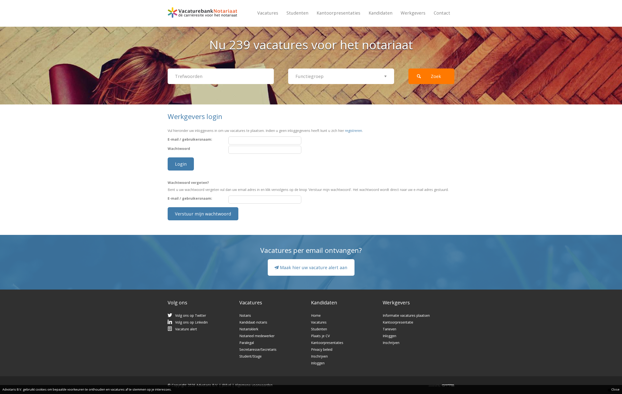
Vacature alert (186, 329)
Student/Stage (250, 356)
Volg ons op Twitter (190, 315)
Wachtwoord (179, 148)
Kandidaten (380, 13)
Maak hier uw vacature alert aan (313, 267)
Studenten (297, 13)
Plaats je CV (320, 336)
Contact (442, 13)
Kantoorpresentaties (338, 13)
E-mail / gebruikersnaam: (190, 139)
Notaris (245, 315)
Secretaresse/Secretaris (257, 349)
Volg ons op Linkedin (191, 322)
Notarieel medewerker (257, 336)
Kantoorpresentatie (398, 322)
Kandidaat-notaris (253, 322)
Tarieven (389, 329)
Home (316, 315)
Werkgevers (413, 13)
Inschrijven (319, 356)
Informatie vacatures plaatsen (406, 315)
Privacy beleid (321, 349)
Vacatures (267, 13)
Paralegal (246, 342)
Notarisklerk (248, 329)
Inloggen (318, 363)
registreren (353, 130)
